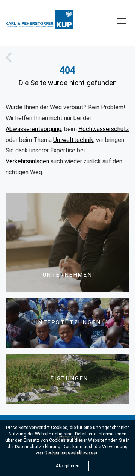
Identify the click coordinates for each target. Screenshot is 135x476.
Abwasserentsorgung (34, 129)
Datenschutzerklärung (37, 446)
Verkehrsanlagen (27, 161)
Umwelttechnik (73, 139)
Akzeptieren (68, 465)
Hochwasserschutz (103, 129)
